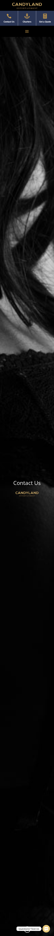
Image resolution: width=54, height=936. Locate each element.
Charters (27, 21)
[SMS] (46, 929)
